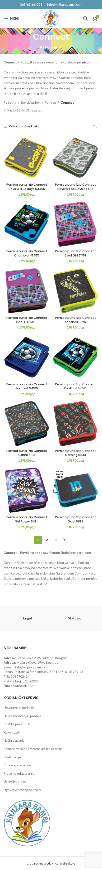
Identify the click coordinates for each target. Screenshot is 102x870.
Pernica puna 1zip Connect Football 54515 (26, 386)
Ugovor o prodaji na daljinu (23, 790)
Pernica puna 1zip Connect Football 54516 (75, 386)
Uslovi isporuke (15, 781)
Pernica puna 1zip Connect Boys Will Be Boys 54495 (26, 187)
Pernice (51, 102)
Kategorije (49, 47)
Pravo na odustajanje (19, 773)
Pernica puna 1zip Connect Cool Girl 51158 (75, 253)
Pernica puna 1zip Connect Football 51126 (75, 320)
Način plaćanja (14, 740)
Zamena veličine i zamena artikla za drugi (33, 749)
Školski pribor (31, 102)
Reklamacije (12, 757)
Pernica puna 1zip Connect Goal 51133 (75, 519)
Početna (10, 102)
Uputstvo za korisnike (20, 708)
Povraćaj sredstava (18, 765)
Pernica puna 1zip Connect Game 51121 (26, 453)
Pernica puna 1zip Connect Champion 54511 (26, 253)
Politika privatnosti (17, 724)
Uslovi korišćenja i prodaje (22, 716)
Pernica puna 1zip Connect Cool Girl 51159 (26, 320)
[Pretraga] (85, 18)
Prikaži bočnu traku (24, 126)
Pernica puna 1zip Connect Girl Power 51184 (26, 519)
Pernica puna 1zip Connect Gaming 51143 (75, 453)
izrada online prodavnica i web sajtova (51, 863)
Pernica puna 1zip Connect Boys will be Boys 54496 (75, 187)
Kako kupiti (12, 732)
